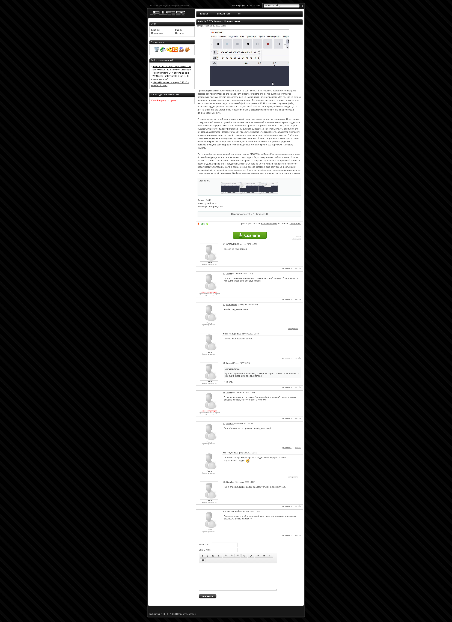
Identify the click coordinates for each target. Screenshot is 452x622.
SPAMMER (231, 244)
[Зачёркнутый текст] (219, 556)
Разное (179, 30)
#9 (224, 482)
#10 (224, 511)
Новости (179, 33)
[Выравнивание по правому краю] (237, 556)
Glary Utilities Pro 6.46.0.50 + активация (172, 69)
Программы (295, 223)
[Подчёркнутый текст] (213, 556)
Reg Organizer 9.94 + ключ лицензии (171, 73)
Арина (229, 423)
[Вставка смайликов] (244, 556)
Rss (238, 14)
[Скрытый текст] (258, 556)
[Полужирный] (202, 556)
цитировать (287, 268)
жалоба (298, 268)
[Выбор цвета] (251, 556)
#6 (224, 392)
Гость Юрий (232, 334)
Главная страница (157, 5)
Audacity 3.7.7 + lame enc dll (254, 214)
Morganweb (231, 304)
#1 (224, 244)
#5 (224, 363)
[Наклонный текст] (207, 556)
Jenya (206, 26)
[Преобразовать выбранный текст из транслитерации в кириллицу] (270, 556)
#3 (224, 304)
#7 (224, 423)
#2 (224, 273)
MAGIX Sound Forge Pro (262, 154)
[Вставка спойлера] (203, 560)
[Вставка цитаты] (264, 556)
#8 (224, 453)
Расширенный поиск (178, 5)
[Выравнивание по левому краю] (226, 556)
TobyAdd (230, 453)
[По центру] (232, 556)
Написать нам (223, 14)
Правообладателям (186, 614)
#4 (224, 334)
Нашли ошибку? (269, 223)
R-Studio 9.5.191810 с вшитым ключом (172, 66)
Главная (204, 14)
